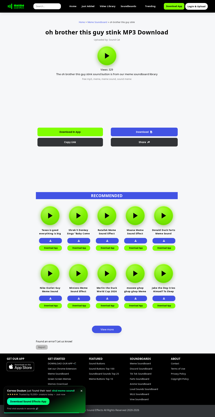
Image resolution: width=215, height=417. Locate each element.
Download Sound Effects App (28, 401)
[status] (45, 399)
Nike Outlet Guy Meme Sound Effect (50, 291)
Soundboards (128, 6)
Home (72, 6)
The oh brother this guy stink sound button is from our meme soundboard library (107, 74)
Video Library (108, 6)
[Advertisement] (19, 80)
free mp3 (87, 78)
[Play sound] (106, 55)
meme (96, 78)
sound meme (124, 78)
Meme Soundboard (97, 22)
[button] (70, 142)
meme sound (109, 78)
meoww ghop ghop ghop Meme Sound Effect (135, 291)
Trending (150, 6)
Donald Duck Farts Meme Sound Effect (163, 233)
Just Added (88, 6)
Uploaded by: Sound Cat (107, 39)
